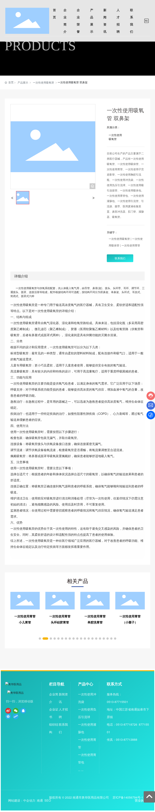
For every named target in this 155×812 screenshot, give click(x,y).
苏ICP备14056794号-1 (128, 797)
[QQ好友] (23, 711)
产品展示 (23, 82)
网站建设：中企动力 (21, 800)
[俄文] (146, 20)
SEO (47, 800)
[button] (40, 638)
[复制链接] (16, 716)
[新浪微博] (8, 711)
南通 (40, 800)
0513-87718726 (126, 724)
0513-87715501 (117, 702)
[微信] (16, 711)
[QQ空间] (8, 716)
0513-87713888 (126, 739)
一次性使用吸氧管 (43, 82)
